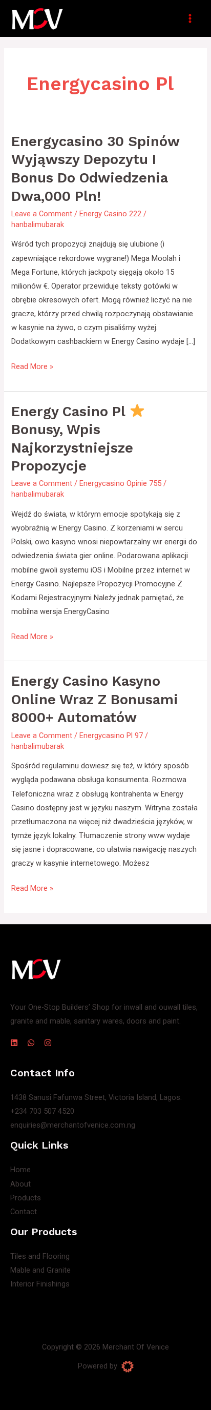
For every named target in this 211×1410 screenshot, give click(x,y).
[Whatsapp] (31, 1043)
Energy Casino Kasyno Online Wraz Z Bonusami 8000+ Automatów (94, 699)
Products (25, 1197)
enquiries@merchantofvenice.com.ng (72, 1125)
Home (20, 1169)
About (20, 1184)
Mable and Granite (40, 1270)
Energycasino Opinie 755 (120, 483)
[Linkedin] (14, 1043)
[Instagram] (48, 1043)
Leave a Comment (41, 213)
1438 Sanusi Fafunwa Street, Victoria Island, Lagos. (96, 1097)
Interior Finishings (40, 1284)
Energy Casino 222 (110, 213)
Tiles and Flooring (40, 1256)
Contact (23, 1211)
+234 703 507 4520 (42, 1111)
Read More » (32, 365)
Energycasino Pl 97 (111, 735)
